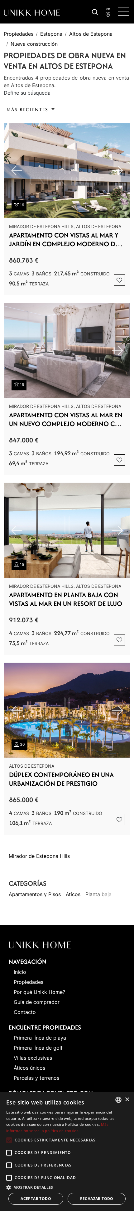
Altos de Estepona (90, 34)
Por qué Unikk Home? (39, 992)
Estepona (51, 34)
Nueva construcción (34, 44)
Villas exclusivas (33, 1058)
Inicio (20, 972)
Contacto (25, 1012)
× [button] (127, 1099)
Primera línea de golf (38, 1048)
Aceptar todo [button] (36, 1198)
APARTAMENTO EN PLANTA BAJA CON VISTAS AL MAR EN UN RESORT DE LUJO (65, 599)
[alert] (67, 1151)
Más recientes (28, 109)
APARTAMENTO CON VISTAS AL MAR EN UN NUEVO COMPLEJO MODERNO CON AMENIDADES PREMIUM (67, 419)
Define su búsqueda (27, 93)
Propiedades (18, 34)
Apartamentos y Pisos (35, 894)
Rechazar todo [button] (96, 1198)
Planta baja (98, 894)
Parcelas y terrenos (36, 1078)
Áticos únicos (29, 1068)
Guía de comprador (37, 1002)
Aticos (73, 894)
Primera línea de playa (40, 1038)
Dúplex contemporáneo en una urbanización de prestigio (61, 779)
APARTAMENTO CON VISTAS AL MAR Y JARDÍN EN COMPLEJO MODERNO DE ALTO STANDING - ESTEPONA (63, 239)
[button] (67, 1187)
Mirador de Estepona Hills (39, 856)
